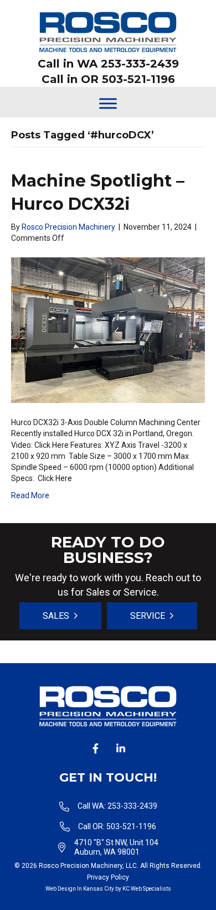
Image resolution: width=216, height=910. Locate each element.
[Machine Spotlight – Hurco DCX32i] (108, 329)
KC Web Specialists (146, 889)
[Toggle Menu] (108, 103)
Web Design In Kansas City (79, 889)
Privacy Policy (108, 877)
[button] (95, 748)
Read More (30, 495)
